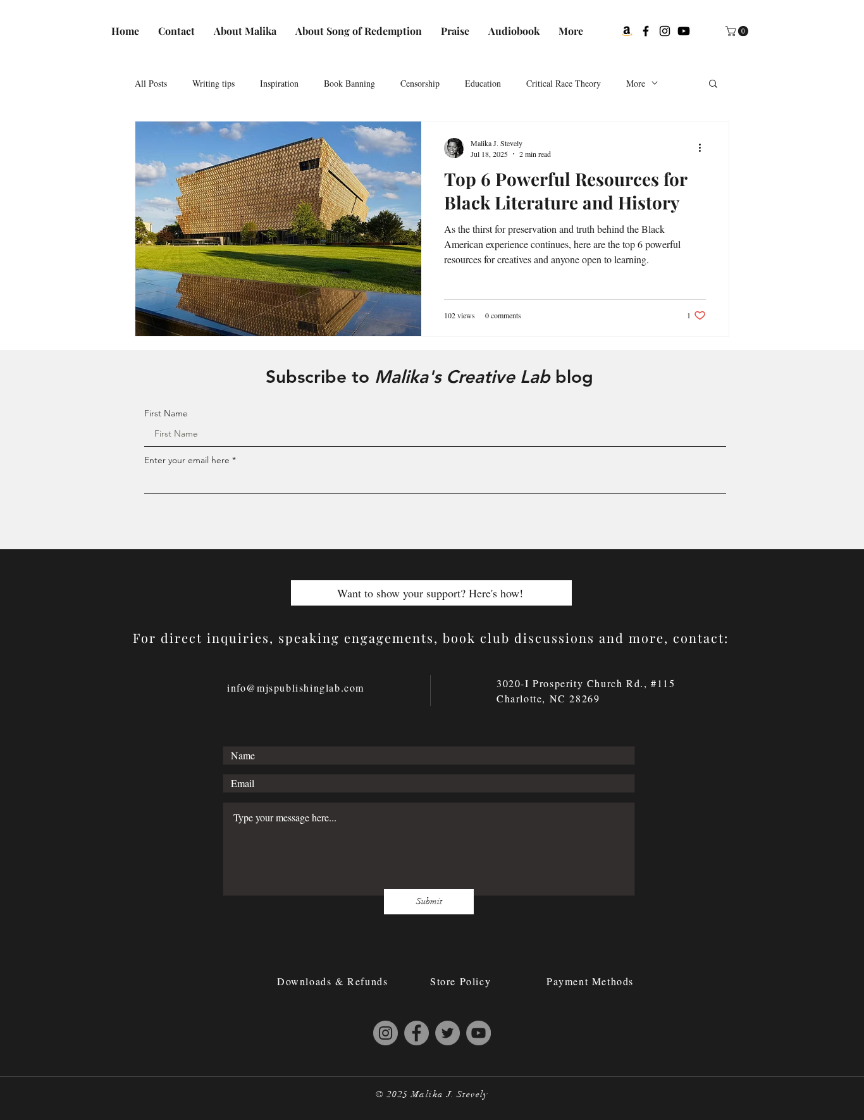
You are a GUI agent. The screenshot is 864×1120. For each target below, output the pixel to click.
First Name (166, 413)
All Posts (151, 83)
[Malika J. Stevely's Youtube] (684, 31)
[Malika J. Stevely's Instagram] (665, 31)
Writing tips (213, 83)
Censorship (420, 83)
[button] (738, 31)
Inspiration (279, 83)
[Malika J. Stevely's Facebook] (646, 31)
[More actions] (704, 148)
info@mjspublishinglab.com (295, 687)
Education (483, 83)
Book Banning (349, 83)
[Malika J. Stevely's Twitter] (447, 1033)
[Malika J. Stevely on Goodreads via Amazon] (627, 31)
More (635, 83)
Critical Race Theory (563, 83)
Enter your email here (187, 460)
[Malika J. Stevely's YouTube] (478, 1033)
